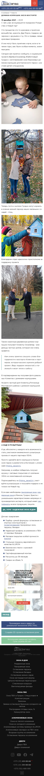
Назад (6, 614)
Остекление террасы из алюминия (22, 735)
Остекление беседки (22, 672)
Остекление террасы (22, 669)
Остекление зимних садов (22, 675)
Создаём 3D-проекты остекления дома (22, 632)
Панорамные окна (22, 667)
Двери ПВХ (22, 745)
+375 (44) (33, 8)
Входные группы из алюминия (22, 732)
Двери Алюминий (22, 747)
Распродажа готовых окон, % (22, 709)
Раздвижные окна (22, 664)
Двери (22, 741)
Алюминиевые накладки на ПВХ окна (22, 730)
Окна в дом (22, 660)
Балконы (22, 701)
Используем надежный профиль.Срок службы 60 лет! (22, 640)
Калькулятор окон (22, 712)
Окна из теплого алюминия (22, 721)
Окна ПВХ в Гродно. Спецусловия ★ (22, 696)
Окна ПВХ (22, 692)
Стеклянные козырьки (22, 684)
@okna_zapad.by (26, 481)
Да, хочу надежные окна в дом (19, 509)
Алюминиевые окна (22, 718)
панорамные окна (29, 492)
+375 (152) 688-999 (22, 769)
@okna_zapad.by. (13, 466)
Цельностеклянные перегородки (22, 681)
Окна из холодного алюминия (22, 724)
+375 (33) (11, 8)
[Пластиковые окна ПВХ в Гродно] (9, 3)
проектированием (12, 525)
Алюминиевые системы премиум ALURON (22, 727)
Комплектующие (22, 698)
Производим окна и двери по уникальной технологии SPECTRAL (22, 624)
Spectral (7, 539)
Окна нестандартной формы (22, 678)
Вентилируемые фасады (22, 686)
